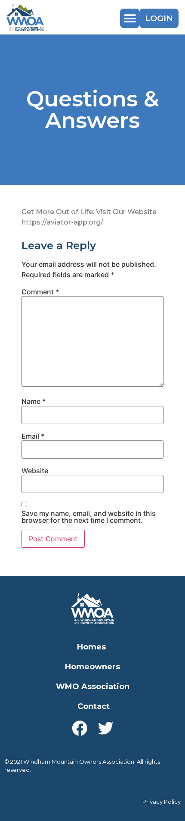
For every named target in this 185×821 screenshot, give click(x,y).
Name (34, 401)
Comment (40, 291)
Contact (93, 706)
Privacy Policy (161, 801)
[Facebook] (79, 728)
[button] (129, 18)
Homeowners (92, 666)
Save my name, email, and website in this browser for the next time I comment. (89, 517)
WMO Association (93, 686)
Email (33, 436)
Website (35, 470)
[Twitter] (106, 728)
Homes (91, 647)
